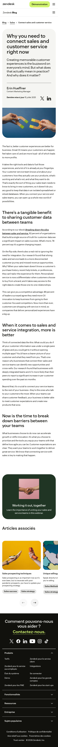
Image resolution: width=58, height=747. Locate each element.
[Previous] (23, 603)
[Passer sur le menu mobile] (54, 4)
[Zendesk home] (8, 4)
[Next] (35, 603)
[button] (27, 653)
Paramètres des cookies (40, 736)
